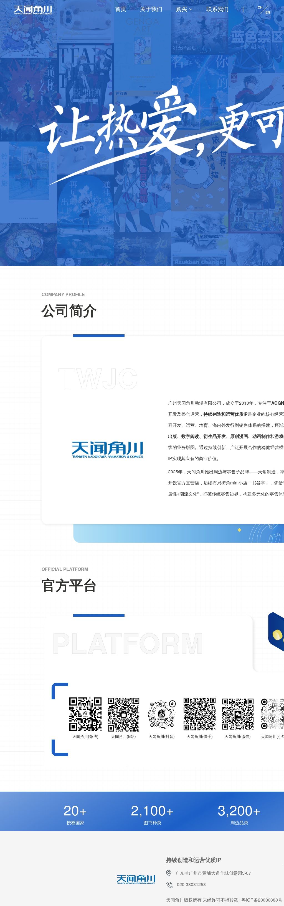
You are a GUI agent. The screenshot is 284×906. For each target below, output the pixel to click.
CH (260, 7)
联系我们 (217, 9)
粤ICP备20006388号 (262, 900)
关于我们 (151, 9)
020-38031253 (191, 884)
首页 (120, 9)
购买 (181, 9)
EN (267, 12)
